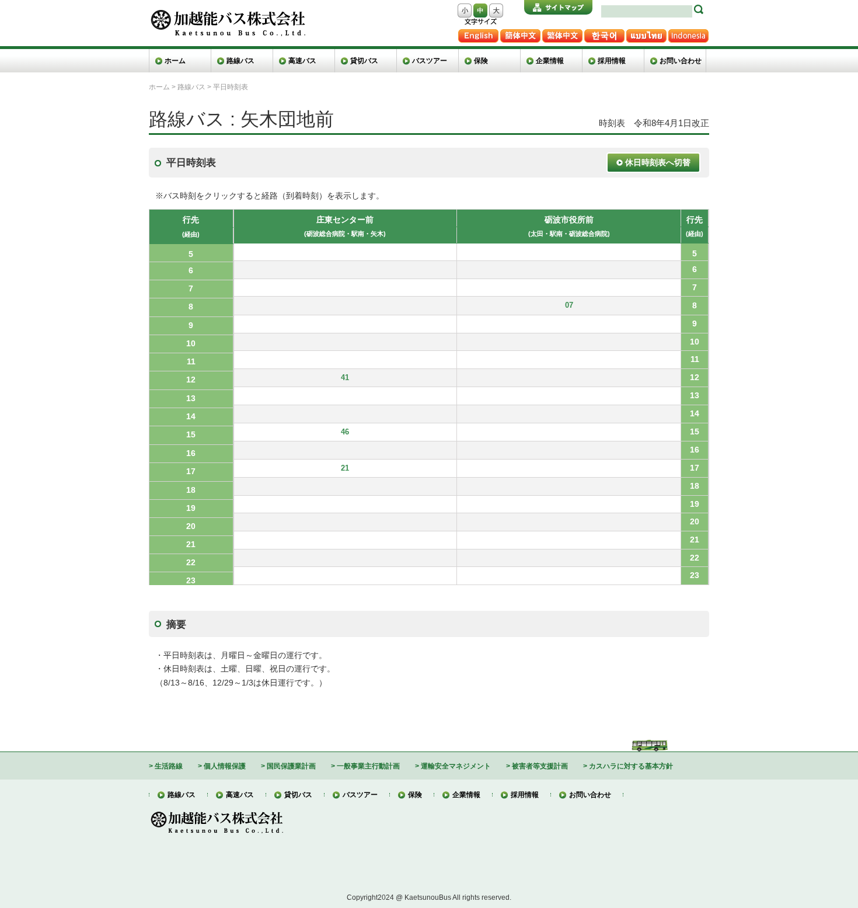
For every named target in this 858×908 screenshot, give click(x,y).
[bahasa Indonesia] (688, 30)
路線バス (240, 60)
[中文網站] (562, 30)
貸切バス (364, 60)
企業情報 (550, 60)
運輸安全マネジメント (456, 766)
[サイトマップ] (558, 4)
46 (345, 432)
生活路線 (169, 766)
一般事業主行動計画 (368, 766)
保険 (481, 60)
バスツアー (429, 60)
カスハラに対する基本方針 (631, 766)
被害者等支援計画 (540, 766)
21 (345, 468)
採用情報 (612, 60)
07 (569, 305)
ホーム (175, 60)
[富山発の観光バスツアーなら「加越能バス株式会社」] (227, 10)
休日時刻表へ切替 (656, 162)
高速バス (302, 60)
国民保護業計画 (291, 766)
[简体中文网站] (520, 30)
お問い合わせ (681, 60)
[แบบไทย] (646, 30)
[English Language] (478, 30)
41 (345, 378)
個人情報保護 (225, 766)
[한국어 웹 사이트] (604, 30)
